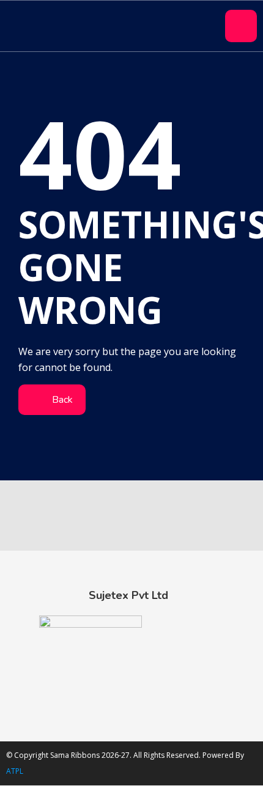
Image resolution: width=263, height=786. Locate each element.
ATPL (14, 771)
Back (61, 399)
